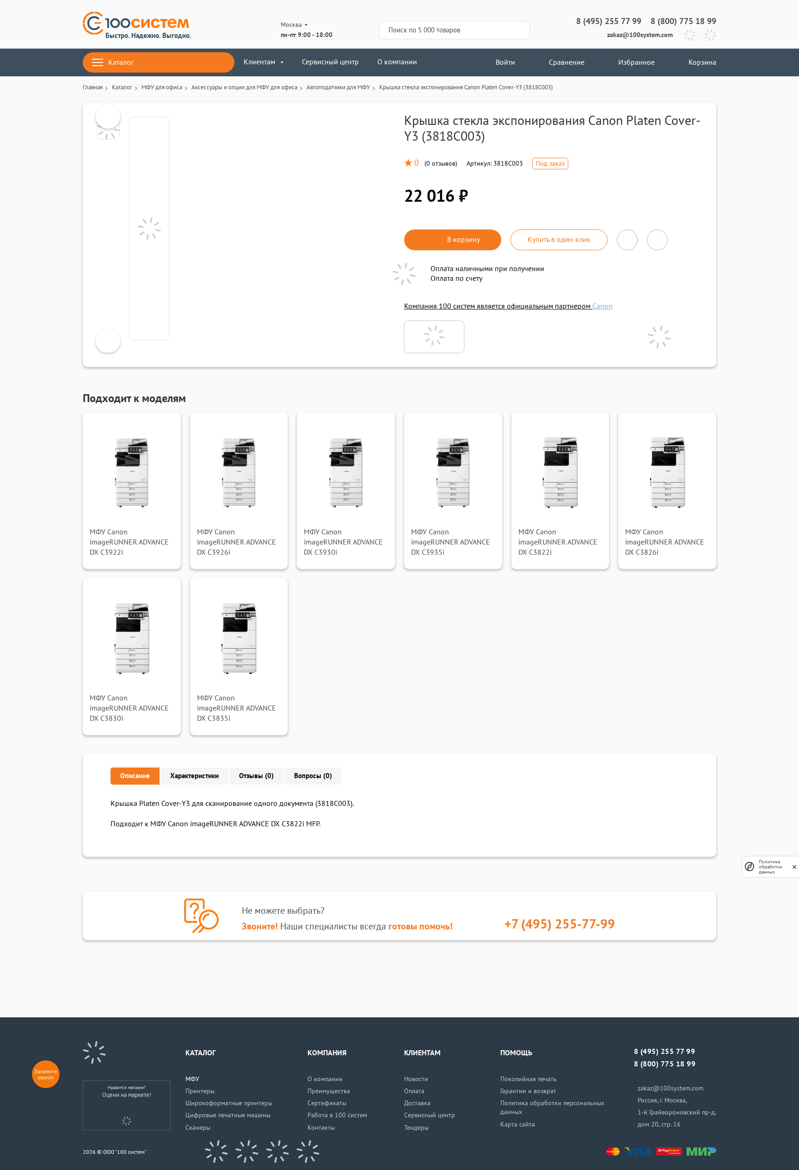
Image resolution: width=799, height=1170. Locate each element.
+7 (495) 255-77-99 (559, 924)
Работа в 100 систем (337, 1115)
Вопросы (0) (313, 776)
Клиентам (259, 62)
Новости (416, 1079)
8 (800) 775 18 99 (683, 21)
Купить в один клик (559, 239)
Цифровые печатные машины (227, 1115)
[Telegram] (689, 35)
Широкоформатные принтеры (228, 1103)
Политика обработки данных (770, 866)
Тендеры (416, 1128)
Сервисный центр (330, 62)
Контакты (321, 1128)
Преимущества (328, 1091)
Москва (291, 25)
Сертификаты (326, 1103)
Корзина (702, 62)
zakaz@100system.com (640, 35)
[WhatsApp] (710, 35)
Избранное (636, 62)
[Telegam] (277, 1151)
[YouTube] (246, 1151)
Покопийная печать (528, 1079)
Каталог (121, 62)
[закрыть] (794, 866)
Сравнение (566, 62)
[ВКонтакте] (216, 1151)
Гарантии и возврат (528, 1091)
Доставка (417, 1103)
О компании (397, 62)
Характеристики (194, 776)
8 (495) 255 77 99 (608, 21)
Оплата (414, 1091)
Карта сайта (517, 1124)
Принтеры (200, 1091)
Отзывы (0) (256, 776)
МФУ (192, 1079)
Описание (135, 776)
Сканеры (197, 1128)
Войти (504, 62)
